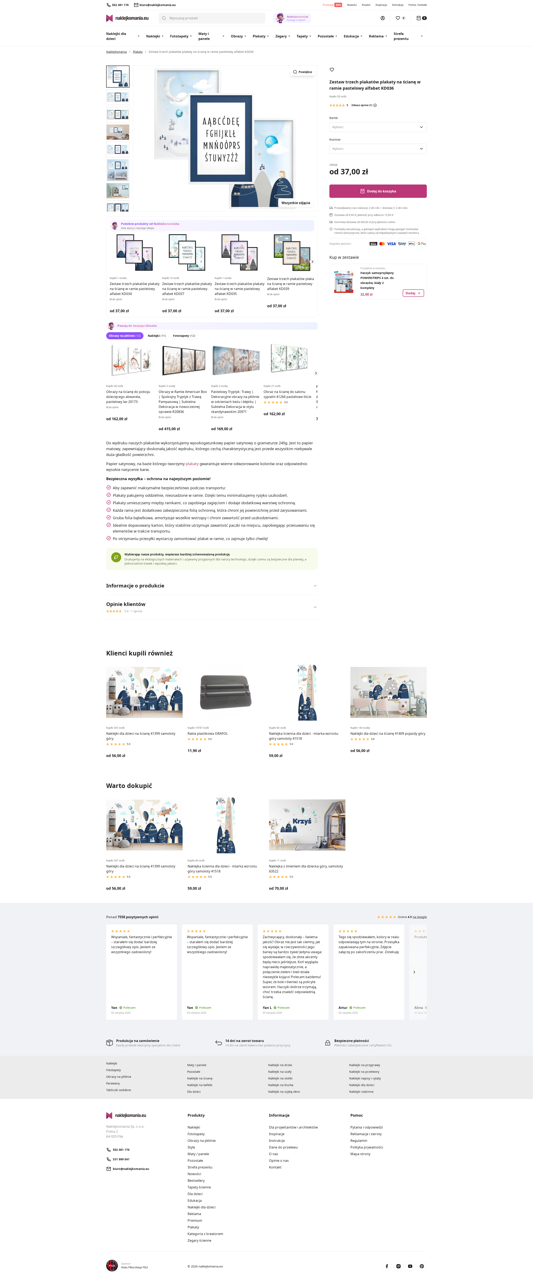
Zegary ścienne (199, 1240)
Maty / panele (196, 1065)
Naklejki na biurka (280, 1085)
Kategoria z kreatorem (205, 1233)
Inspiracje (381, 5)
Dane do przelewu (283, 1147)
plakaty (192, 463)
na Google (420, 917)
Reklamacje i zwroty (366, 1134)
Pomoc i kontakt (417, 5)
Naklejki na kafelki (199, 1085)
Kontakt (275, 1167)
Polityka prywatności (366, 1147)
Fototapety (179, 36)
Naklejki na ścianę (199, 1078)
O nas (273, 1154)
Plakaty (259, 36)
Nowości (352, 5)
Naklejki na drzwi (280, 1065)
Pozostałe (326, 36)
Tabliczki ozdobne (118, 1090)
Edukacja (351, 36)
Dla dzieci (194, 1092)
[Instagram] (398, 1266)
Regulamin (358, 1140)
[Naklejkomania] (144, 1115)
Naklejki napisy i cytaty (365, 1078)
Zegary (281, 36)
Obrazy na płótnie (125, 336)
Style (191, 1147)
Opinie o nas (279, 1160)
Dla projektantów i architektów (293, 1127)
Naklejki (153, 36)
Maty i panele (204, 36)
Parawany (113, 1083)
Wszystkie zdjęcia (295, 203)
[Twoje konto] (382, 18)
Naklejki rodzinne (361, 1092)
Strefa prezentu (401, 36)
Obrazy (237, 36)
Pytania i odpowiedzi (366, 1127)
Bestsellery (196, 1180)
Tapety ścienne (199, 1187)
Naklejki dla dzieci (116, 36)
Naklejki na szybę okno (284, 1092)
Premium (195, 1220)
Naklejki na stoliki (280, 1078)
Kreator (366, 5)
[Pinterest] (422, 1266)
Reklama (376, 36)
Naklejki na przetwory (364, 1072)
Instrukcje (397, 5)
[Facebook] (387, 1266)
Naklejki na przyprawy (364, 1065)
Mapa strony (360, 1154)
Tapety (302, 36)
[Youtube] (410, 1266)
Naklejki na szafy (279, 1072)
